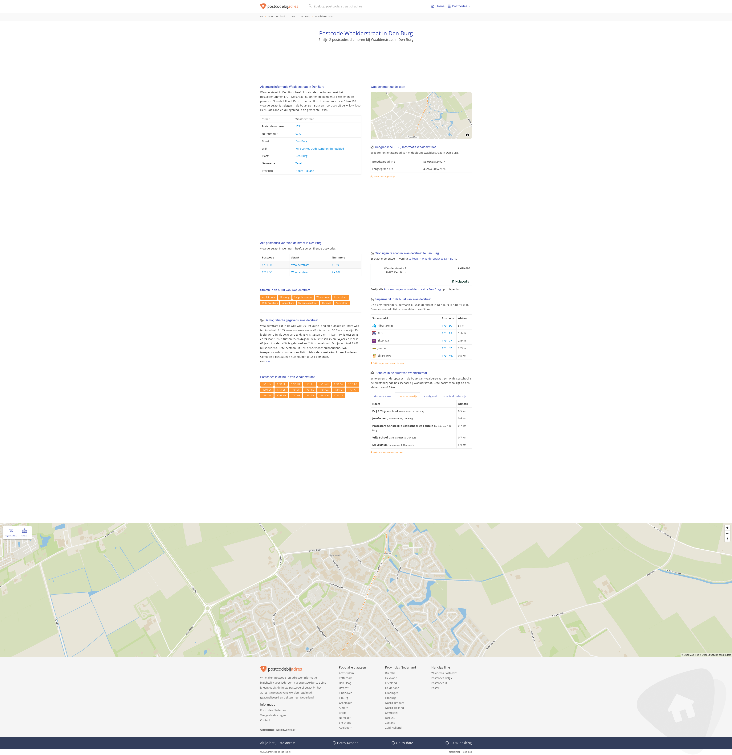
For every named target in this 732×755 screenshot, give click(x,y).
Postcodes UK (440, 683)
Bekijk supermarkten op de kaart (388, 363)
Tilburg (343, 698)
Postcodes (459, 6)
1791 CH (324, 395)
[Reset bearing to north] (727, 539)
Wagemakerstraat (307, 302)
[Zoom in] (727, 528)
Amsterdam (346, 673)
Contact (265, 720)
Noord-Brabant (394, 703)
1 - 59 (335, 265)
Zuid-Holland (393, 727)
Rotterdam (345, 678)
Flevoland (391, 678)
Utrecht (343, 688)
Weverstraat (323, 297)
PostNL (435, 688)
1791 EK (267, 389)
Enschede (345, 722)
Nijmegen (345, 717)
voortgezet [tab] (430, 396)
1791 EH (309, 384)
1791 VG (295, 395)
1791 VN (309, 395)
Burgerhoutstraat (303, 297)
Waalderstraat (300, 265)
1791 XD (281, 395)
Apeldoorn (345, 727)
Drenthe (390, 673)
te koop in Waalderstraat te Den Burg (432, 258)
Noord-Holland (304, 171)
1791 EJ (338, 389)
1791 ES (281, 389)
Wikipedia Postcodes (444, 673)
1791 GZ (266, 384)
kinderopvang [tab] (382, 396)
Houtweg (285, 297)
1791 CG (324, 389)
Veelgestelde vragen (273, 715)
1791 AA (338, 384)
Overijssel (391, 713)
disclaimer (454, 751)
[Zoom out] (727, 533)
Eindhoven (345, 693)
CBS (268, 361)
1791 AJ (295, 389)
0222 (298, 134)
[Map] (421, 115)
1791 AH (352, 389)
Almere (343, 708)
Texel (298, 163)
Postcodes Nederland (273, 710)
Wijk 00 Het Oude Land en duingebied (319, 148)
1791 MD (447, 355)
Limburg (390, 698)
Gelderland (392, 688)
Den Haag (345, 683)
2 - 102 (336, 272)
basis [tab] (407, 396)
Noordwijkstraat (286, 730)
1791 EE (281, 384)
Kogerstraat (342, 302)
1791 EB (267, 265)
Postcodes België (442, 678)
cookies (467, 751)
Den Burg (301, 141)
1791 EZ (447, 348)
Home (440, 6)
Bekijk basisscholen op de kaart (388, 452)
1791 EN (266, 395)
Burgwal (326, 302)
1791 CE (338, 395)
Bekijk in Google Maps (384, 176)
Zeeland (390, 722)
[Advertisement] (366, 59)
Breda (343, 713)
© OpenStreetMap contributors (715, 654)
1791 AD (324, 384)
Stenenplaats (341, 297)
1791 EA (352, 384)
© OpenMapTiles (690, 654)
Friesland (391, 683)
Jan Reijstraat (269, 297)
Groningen (345, 703)
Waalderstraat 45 (395, 268)
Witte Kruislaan (270, 302)
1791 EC (267, 272)
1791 (298, 126)
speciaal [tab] (454, 396)
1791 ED (295, 384)
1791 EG (309, 389)
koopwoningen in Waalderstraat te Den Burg (412, 289)
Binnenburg (288, 302)
